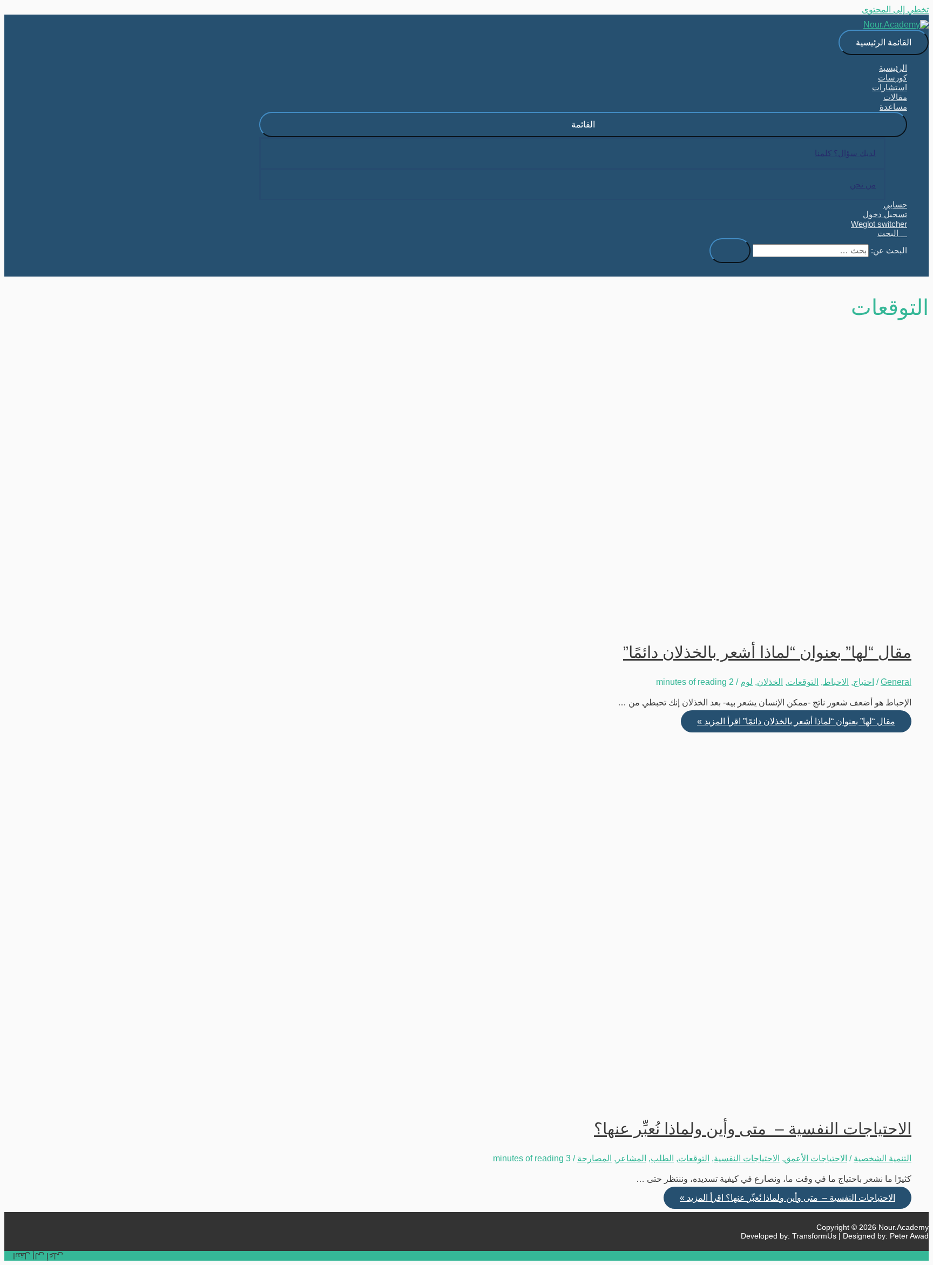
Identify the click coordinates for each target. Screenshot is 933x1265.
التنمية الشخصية (882, 1158)
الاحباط (836, 682)
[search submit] (730, 250)
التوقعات (803, 682)
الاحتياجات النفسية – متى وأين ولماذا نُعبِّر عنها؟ (752, 1129)
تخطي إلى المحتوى (895, 9)
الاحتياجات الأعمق (815, 1158)
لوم (746, 682)
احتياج (863, 682)
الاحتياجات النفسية (747, 1158)
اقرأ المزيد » (796, 721)
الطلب (662, 1158)
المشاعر (631, 1158)
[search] (811, 250)
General (896, 682)
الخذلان (770, 682)
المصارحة (594, 1158)
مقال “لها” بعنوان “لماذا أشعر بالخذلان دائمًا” (767, 652)
